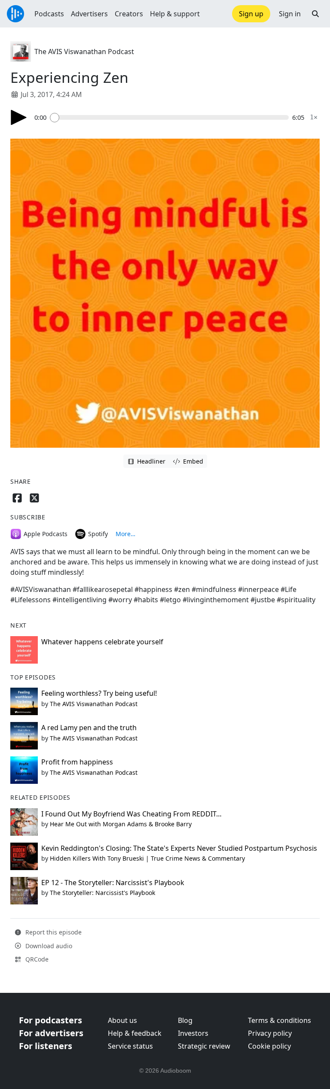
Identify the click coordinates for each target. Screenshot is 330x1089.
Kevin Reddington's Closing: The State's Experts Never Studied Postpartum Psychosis (179, 848)
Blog (185, 1020)
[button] (315, 13)
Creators (129, 13)
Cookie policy (269, 1046)
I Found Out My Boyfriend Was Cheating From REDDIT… (131, 814)
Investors (193, 1033)
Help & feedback (135, 1033)
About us (122, 1020)
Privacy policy (270, 1033)
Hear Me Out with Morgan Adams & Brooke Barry (121, 824)
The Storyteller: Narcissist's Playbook (102, 893)
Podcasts (49, 13)
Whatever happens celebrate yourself (102, 641)
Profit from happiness (77, 762)
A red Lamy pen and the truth (89, 727)
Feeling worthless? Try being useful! (99, 693)
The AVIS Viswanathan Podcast (84, 51)
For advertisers (51, 1033)
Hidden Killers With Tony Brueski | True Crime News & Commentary (147, 858)
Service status (130, 1046)
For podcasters (50, 1020)
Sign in (290, 13)
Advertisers (89, 13)
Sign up (251, 13)
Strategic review (204, 1046)
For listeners (45, 1046)
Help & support (175, 13)
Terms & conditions (279, 1020)
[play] (19, 117)
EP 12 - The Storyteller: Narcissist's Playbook (112, 882)
